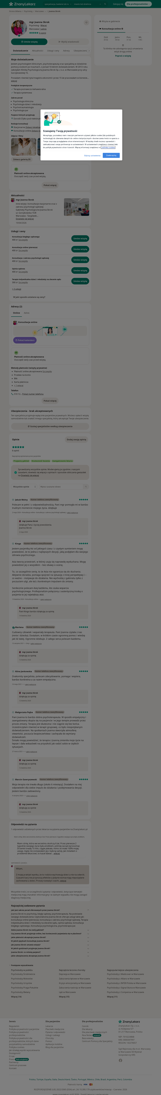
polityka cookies (108, 147)
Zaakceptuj (111, 155)
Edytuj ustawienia (92, 155)
